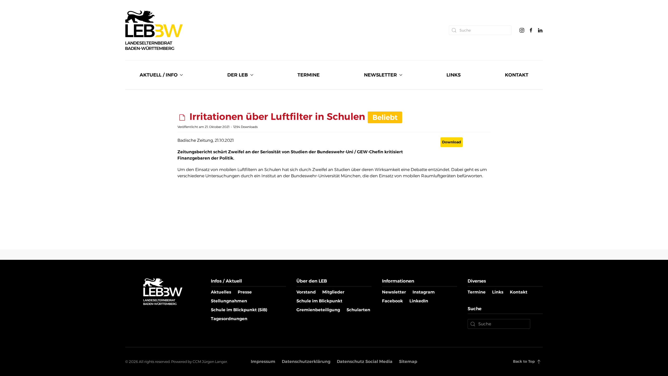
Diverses (477, 281)
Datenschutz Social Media (364, 361)
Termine (477, 292)
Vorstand (306, 292)
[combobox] (480, 30)
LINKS (453, 75)
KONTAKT (516, 75)
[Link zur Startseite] (162, 291)
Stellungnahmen (229, 300)
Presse (245, 292)
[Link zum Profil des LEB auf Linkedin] (540, 30)
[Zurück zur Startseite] (154, 30)
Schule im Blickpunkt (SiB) (239, 309)
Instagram (424, 292)
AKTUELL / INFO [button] (159, 75)
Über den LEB (311, 281)
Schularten (358, 309)
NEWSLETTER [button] (380, 75)
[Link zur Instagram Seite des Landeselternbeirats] (521, 30)
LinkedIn (418, 300)
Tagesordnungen (229, 318)
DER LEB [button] (237, 75)
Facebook (392, 300)
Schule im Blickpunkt (319, 300)
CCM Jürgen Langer (210, 361)
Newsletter (394, 292)
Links (497, 292)
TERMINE (308, 75)
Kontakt (518, 292)
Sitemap (408, 361)
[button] (539, 362)
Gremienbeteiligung (318, 309)
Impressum (263, 361)
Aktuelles (221, 292)
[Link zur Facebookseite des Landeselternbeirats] (531, 30)
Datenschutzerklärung (306, 361)
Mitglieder (333, 292)
